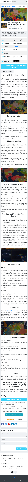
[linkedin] (12, 424)
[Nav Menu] (1, 1)
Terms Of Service (7, 468)
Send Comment (21, 449)
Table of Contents (7, 71)
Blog (4, 460)
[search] (26, 1)
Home (2, 6)
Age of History (11, 310)
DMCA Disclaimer (19, 468)
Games (8, 6)
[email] (15, 424)
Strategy (14, 6)
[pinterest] (9, 424)
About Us (5, 466)
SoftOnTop (7, 2)
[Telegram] (15, 472)
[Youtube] (12, 472)
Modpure (20, 458)
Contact (12, 466)
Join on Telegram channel (14, 414)
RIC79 (14, 477)
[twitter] (6, 424)
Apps (15, 458)
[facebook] (2, 424)
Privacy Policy (19, 466)
